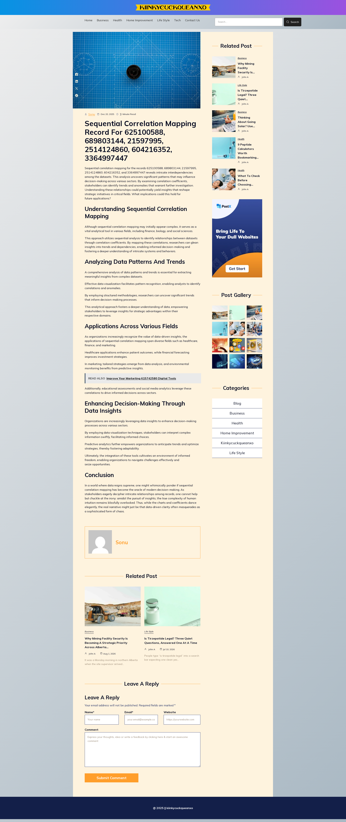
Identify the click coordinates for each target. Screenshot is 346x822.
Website (170, 712)
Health (241, 139)
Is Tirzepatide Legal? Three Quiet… (248, 95)
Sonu (91, 114)
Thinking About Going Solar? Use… (247, 122)
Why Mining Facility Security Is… (246, 68)
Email (129, 712)
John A (92, 653)
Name (89, 712)
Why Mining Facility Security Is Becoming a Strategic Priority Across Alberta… (106, 643)
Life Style (149, 631)
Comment (91, 729)
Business (89, 631)
